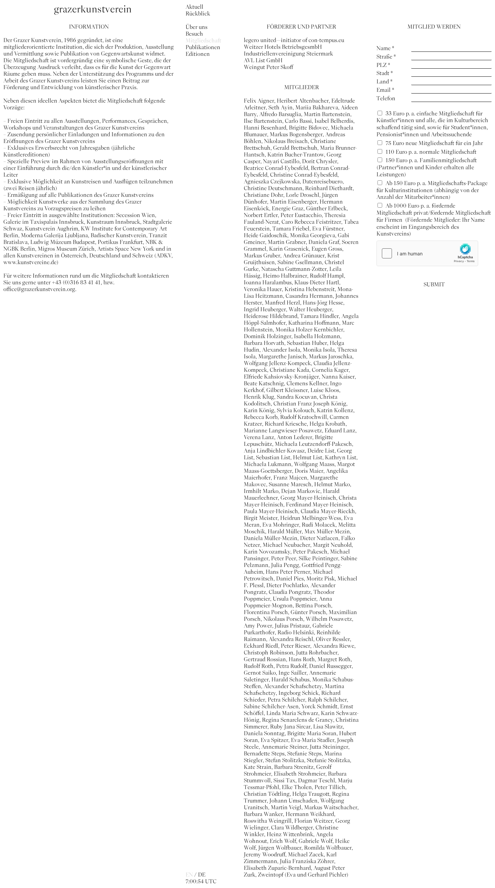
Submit (434, 284)
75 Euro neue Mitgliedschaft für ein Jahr (434, 143)
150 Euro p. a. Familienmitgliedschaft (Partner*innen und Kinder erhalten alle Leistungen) (426, 167)
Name (385, 48)
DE (201, 874)
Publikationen (203, 47)
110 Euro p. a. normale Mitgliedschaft (432, 151)
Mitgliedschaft (203, 40)
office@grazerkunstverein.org (39, 289)
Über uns (196, 27)
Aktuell (194, 6)
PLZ (383, 65)
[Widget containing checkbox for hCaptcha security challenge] (427, 253)
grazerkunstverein (93, 9)
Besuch (194, 33)
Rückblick (198, 13)
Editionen (198, 53)
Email (385, 89)
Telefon (385, 98)
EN (189, 874)
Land (384, 81)
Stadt (384, 73)
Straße (386, 56)
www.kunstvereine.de (30, 262)
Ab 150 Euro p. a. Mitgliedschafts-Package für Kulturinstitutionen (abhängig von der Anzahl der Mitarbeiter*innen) (432, 190)
